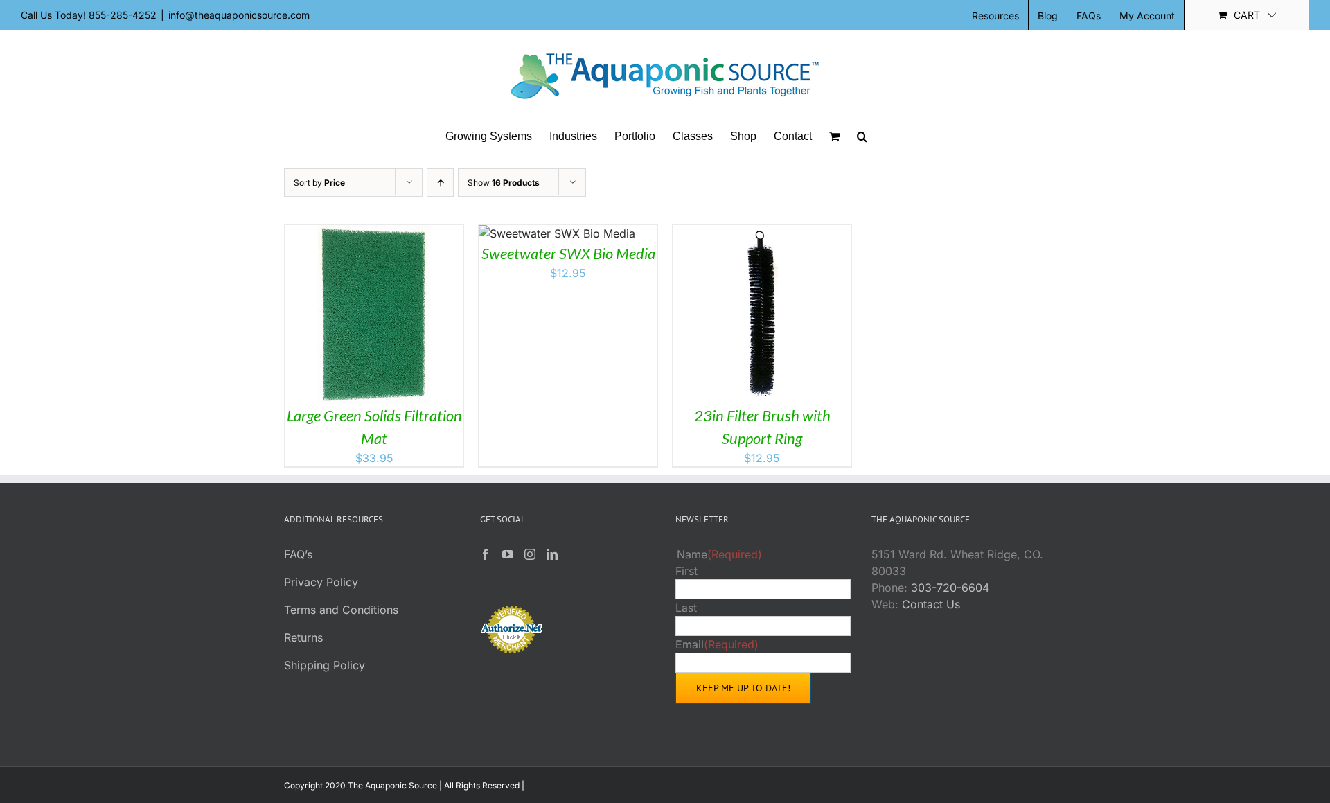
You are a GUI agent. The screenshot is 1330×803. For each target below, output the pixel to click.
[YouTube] (507, 554)
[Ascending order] (440, 182)
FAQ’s (298, 554)
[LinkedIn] (552, 554)
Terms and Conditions (341, 610)
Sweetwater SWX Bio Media (568, 253)
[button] (862, 136)
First (686, 571)
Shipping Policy (324, 665)
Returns (303, 637)
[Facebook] (485, 554)
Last (686, 608)
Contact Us (931, 604)
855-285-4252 (123, 15)
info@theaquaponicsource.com (239, 15)
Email (717, 644)
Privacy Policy (321, 582)
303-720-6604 (950, 587)
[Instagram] (529, 554)
